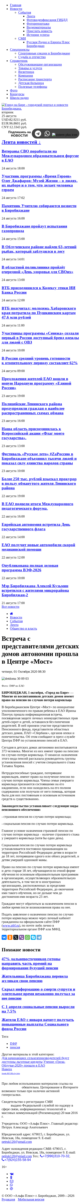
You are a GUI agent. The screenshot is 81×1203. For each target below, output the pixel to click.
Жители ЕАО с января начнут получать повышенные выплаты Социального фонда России (38, 1024)
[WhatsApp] (27, 937)
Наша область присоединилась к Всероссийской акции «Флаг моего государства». (33, 433)
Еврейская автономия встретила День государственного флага (36, 526)
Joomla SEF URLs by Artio (11, 1073)
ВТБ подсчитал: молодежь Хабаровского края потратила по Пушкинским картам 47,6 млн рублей (39, 312)
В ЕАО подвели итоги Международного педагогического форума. (37, 506)
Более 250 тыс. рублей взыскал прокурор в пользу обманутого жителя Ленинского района (39, 483)
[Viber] (21, 937)
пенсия (15, 1047)
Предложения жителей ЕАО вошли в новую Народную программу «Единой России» (36, 383)
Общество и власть (23, 628)
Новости (16, 617)
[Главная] (11, 613)
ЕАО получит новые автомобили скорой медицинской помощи (38, 547)
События (16, 621)
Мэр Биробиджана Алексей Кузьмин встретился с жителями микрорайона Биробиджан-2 (35, 590)
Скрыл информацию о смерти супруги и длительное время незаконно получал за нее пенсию (38, 993)
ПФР (13, 1043)
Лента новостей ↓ (21, 142)
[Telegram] (39, 937)
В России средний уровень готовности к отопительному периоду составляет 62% (40, 360)
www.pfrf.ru (11, 925)
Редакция (8, 1199)
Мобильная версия (31, 1199)
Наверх (7, 1069)
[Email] (11, 1188)
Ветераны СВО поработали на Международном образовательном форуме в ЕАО (40, 155)
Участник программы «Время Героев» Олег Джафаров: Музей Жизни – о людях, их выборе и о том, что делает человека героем (39, 183)
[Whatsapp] (11, 1185)
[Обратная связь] (11, 1181)
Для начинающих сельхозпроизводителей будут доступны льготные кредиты (35, 1059)
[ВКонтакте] (4, 937)
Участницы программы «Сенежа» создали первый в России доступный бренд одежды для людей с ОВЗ (40, 337)
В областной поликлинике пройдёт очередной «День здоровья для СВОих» (37, 269)
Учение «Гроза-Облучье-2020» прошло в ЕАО (33, 1063)
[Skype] (33, 937)
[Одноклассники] (9, 937)
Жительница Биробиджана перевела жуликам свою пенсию (35, 978)
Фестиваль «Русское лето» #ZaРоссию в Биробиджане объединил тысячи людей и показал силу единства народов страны (39, 458)
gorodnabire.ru (11, 1087)
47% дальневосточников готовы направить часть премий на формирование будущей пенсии (31, 963)
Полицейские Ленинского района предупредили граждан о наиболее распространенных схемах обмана (33, 408)
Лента (14, 625)
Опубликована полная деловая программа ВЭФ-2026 (30, 567)
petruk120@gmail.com (17, 1141)
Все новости (10, 606)
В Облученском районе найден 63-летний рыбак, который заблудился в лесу (39, 249)
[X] (15, 937)
